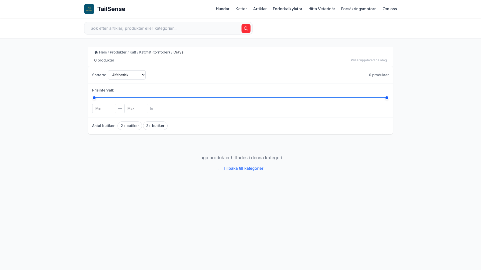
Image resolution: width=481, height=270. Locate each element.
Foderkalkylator (287, 8)
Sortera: (99, 75)
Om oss (390, 8)
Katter (241, 8)
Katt (133, 52)
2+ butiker (130, 126)
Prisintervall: (103, 90)
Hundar (222, 8)
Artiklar (260, 8)
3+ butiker (155, 126)
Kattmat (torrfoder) (154, 52)
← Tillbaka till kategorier (241, 168)
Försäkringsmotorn (359, 8)
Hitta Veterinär (321, 8)
